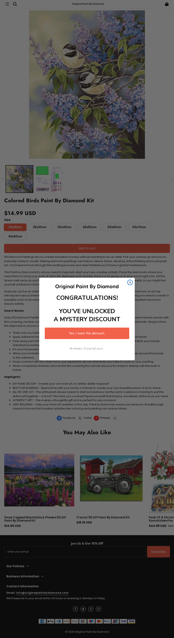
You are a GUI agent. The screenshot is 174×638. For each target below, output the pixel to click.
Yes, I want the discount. (87, 333)
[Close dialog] (130, 282)
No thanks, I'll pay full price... (87, 348)
